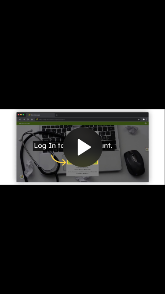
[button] (83, 147)
